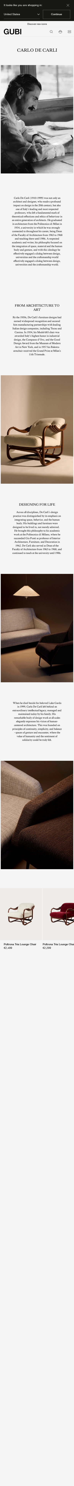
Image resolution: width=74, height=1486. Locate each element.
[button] (60, 31)
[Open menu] (69, 31)
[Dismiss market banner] (68, 5)
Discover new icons (37, 24)
